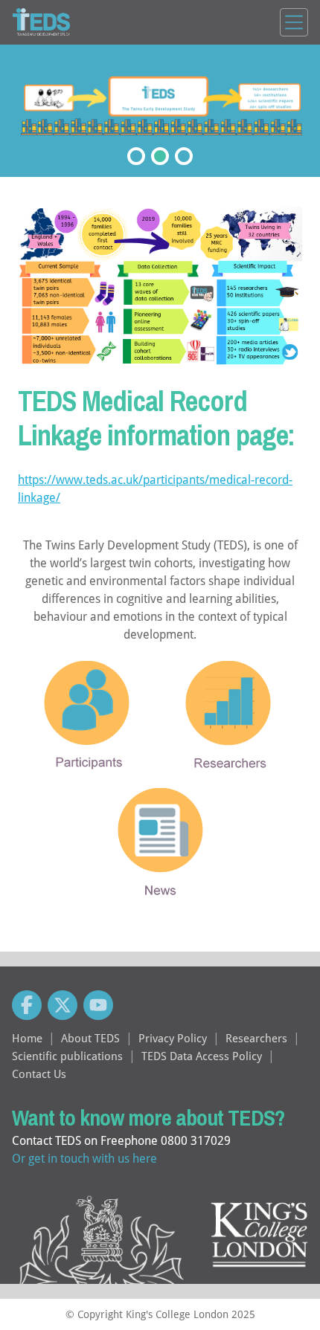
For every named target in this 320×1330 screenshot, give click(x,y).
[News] (160, 852)
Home (27, 1037)
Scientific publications (67, 1055)
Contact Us (39, 1073)
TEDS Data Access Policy (201, 1055)
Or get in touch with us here (84, 1158)
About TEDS (90, 1037)
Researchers (256, 1037)
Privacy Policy (172, 1037)
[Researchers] (230, 724)
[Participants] (89, 724)
